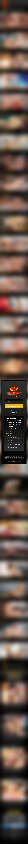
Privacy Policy (17, 461)
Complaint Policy (11, 461)
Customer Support (9, 459)
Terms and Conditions (18, 459)
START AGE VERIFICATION (14, 406)
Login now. (14, 412)
